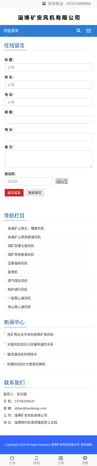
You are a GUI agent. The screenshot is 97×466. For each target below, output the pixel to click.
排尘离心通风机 (19, 307)
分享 (12, 463)
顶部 (85, 463)
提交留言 (14, 193)
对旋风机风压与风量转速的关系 (30, 344)
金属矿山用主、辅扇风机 (26, 228)
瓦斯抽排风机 (18, 263)
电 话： (10, 94)
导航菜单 (11, 31)
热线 (36, 463)
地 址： (10, 129)
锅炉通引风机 (18, 289)
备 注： (10, 147)
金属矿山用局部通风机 (24, 237)
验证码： (11, 174)
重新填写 (34, 193)
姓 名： (10, 77)
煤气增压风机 (18, 281)
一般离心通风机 (19, 298)
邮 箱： (10, 112)
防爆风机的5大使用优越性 (26, 364)
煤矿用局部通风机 (21, 254)
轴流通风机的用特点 (22, 354)
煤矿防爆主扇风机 (21, 246)
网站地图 (86, 444)
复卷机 (13, 272)
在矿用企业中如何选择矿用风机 (30, 334)
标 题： (10, 60)
